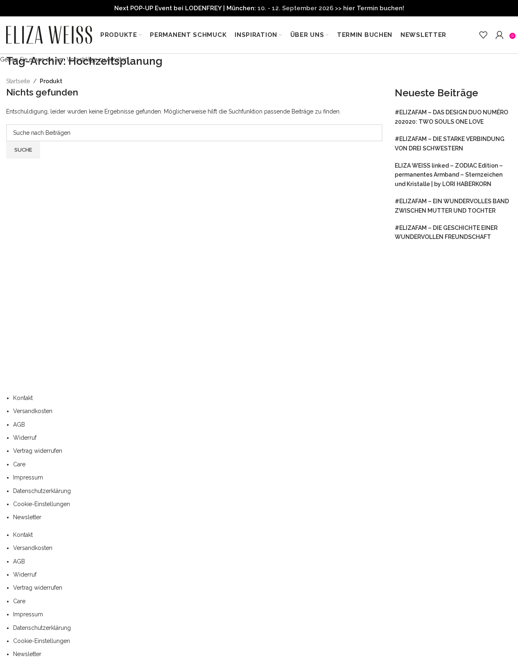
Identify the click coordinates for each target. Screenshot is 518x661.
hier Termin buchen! (373, 8)
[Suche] (471, 35)
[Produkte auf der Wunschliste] (483, 35)
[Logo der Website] (49, 34)
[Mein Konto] (499, 35)
